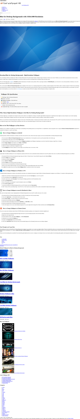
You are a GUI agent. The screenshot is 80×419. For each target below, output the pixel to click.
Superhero (4, 407)
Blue (4, 19)
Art (2, 388)
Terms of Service (5, 415)
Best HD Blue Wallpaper (7, 270)
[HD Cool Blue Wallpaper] (6, 256)
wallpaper (36, 21)
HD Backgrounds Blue (6, 317)
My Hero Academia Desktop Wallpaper (21, 356)
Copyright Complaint (5, 411)
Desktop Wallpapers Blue (7, 293)
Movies (3, 401)
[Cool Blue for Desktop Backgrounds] (6, 279)
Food (3, 397)
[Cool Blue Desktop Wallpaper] (6, 303)
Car (2, 391)
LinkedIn (14, 244)
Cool (3, 393)
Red (3, 405)
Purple (3, 403)
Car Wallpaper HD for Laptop (19, 364)
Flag (3, 396)
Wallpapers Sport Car (17, 347)
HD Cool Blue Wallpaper (7, 258)
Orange (3, 402)
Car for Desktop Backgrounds (19, 372)
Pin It (17, 244)
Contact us (4, 410)
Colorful (3, 392)
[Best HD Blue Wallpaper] (6, 267)
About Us (4, 7)
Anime (3, 387)
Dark (3, 395)
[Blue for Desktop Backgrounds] (40, 49)
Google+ (11, 244)
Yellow (3, 408)
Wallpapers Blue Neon (18, 339)
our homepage (19, 88)
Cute (3, 394)
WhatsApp (8, 244)
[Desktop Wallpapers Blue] (6, 291)
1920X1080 (4, 239)
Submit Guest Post (5, 414)
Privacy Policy (4, 412)
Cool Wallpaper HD (25, 5)
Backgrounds (4, 240)
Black (3, 389)
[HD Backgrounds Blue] (6, 314)
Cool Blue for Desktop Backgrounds (10, 282)
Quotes (3, 404)
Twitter (1, 244)
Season (3, 406)
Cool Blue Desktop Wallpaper (8, 305)
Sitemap (3, 413)
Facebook (4, 244)
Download (2, 245)
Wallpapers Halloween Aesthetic (19, 331)
